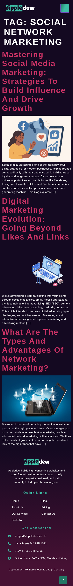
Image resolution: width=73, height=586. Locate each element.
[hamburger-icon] (64, 8)
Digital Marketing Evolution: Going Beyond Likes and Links (35, 219)
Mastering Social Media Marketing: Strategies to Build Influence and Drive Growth (34, 81)
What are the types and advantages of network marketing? (33, 350)
